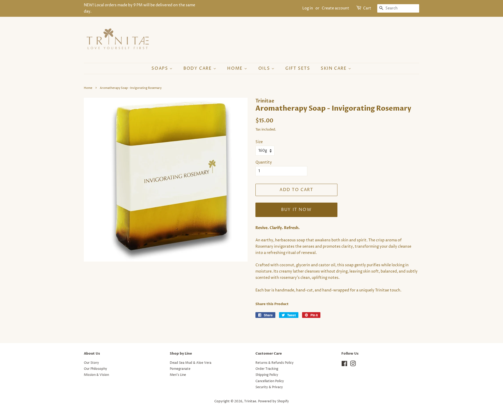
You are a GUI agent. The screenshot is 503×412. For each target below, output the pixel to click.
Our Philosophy (95, 369)
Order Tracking (266, 369)
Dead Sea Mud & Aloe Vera (190, 363)
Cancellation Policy (269, 381)
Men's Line (178, 375)
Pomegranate (180, 369)
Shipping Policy (266, 375)
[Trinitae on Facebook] (344, 365)
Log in (307, 8)
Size (259, 141)
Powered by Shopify (273, 401)
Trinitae (250, 401)
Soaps (160, 68)
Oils (264, 68)
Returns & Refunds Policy (274, 363)
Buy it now (296, 210)
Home (235, 68)
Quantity (263, 162)
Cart (367, 8)
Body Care (198, 68)
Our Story (91, 363)
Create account (335, 8)
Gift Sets (297, 68)
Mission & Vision (96, 375)
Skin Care (334, 68)
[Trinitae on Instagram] (353, 365)
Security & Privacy (269, 387)
